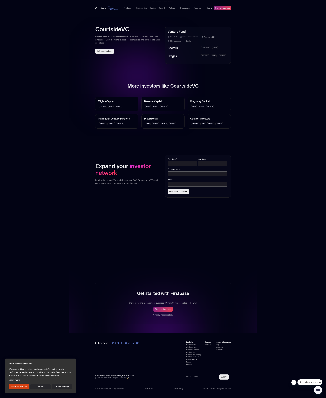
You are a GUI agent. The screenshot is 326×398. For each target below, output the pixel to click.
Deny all (40, 386)
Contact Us (219, 350)
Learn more (14, 380)
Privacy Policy (178, 389)
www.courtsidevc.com (190, 37)
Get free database (104, 51)
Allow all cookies (19, 386)
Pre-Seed (205, 55)
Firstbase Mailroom (192, 350)
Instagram (220, 389)
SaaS (215, 47)
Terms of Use (148, 389)
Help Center (220, 347)
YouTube (228, 389)
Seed (213, 55)
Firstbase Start (191, 345)
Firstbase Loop (191, 347)
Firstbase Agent (191, 352)
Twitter (205, 389)
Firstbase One (141, 8)
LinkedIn (212, 389)
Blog (217, 345)
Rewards (162, 8)
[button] (128, 8)
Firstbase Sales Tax (192, 357)
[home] (106, 8)
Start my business (222, 8)
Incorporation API (192, 359)
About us (197, 8)
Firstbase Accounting (193, 355)
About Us (208, 345)
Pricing (153, 8)
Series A (222, 55)
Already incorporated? (163, 315)
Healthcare (205, 47)
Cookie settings (62, 386)
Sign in (209, 8)
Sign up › (171, 2)
